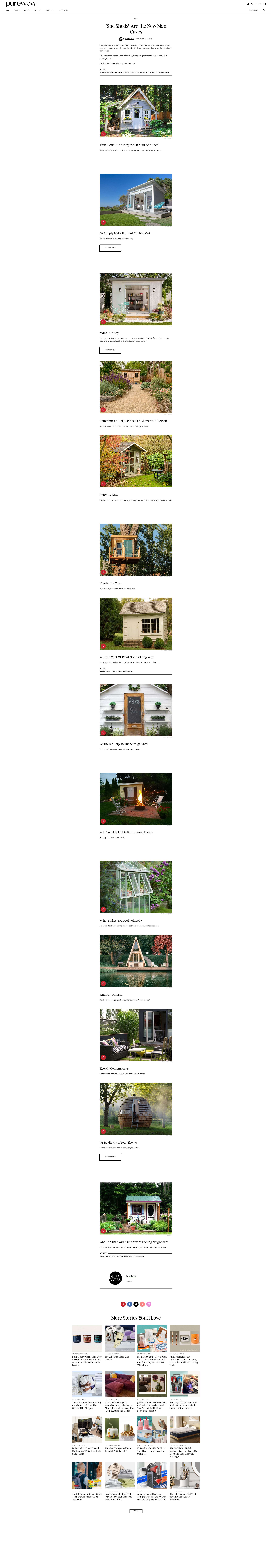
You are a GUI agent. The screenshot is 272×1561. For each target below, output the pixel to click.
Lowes (170, 326)
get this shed (111, 247)
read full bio (129, 1281)
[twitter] (4, 39)
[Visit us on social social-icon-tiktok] (248, 4)
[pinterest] (4, 27)
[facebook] (4, 33)
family (37, 10)
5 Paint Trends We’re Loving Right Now (116, 671)
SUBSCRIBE (253, 10)
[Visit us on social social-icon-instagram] (260, 4)
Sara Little (129, 39)
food (26, 10)
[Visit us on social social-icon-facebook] (256, 4)
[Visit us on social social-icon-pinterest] (252, 4)
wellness (50, 10)
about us (63, 10)
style (16, 10)
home (136, 18)
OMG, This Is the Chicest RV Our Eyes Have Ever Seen (122, 1256)
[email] (4, 50)
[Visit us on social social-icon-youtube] (264, 4)
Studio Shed (168, 226)
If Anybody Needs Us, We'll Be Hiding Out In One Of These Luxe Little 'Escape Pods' (134, 72)
